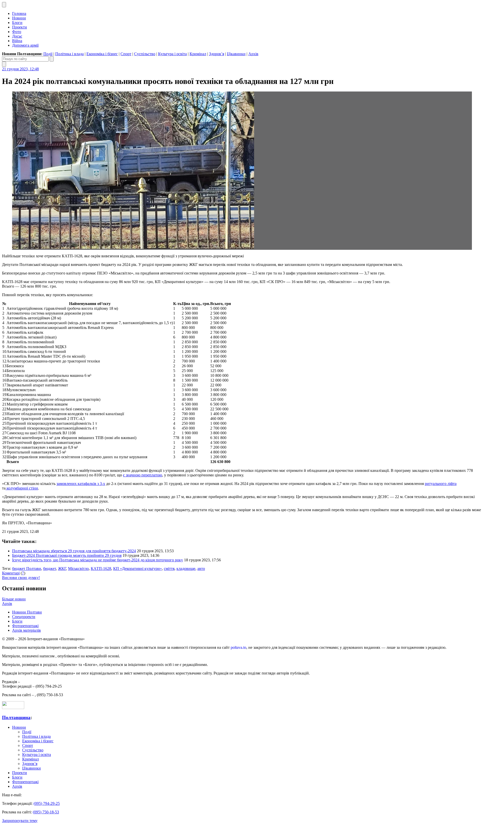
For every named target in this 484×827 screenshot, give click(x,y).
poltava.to (238, 647)
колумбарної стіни (22, 488)
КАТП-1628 (101, 568)
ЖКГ (62, 568)
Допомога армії (25, 45)
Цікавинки (236, 54)
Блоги (17, 22)
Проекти (19, 27)
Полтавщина (16, 717)
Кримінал (198, 54)
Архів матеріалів (26, 630)
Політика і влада (69, 54)
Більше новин (14, 599)
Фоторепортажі (25, 626)
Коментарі (11, 573)
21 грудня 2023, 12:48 (20, 69)
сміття (169, 568)
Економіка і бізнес (102, 54)
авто (201, 568)
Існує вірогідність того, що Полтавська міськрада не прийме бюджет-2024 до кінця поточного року (97, 560)
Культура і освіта (172, 54)
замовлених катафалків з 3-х (80, 483)
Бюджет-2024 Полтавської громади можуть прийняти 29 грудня (67, 555)
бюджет (49, 568)
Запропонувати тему (20, 820)
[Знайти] (52, 59)
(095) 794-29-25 (47, 803)
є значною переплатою (142, 475)
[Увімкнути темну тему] (4, 4)
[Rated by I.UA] (13, 708)
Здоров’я (216, 54)
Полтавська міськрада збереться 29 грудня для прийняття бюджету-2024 (74, 551)
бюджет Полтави (26, 568)
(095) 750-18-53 (46, 812)
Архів (253, 54)
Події (47, 54)
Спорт (125, 54)
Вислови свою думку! (21, 577)
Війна (17, 41)
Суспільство (144, 54)
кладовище (185, 568)
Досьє (17, 36)
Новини (19, 18)
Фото (16, 31)
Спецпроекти (23, 617)
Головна (19, 13)
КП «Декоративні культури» (137, 568)
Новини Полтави (27, 612)
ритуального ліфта (441, 483)
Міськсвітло (78, 568)
